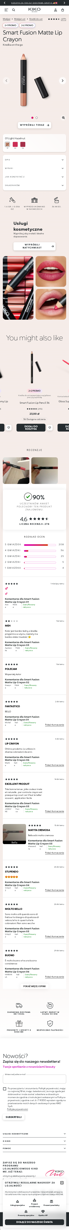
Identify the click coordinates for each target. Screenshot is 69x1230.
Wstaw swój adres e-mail (15, 1074)
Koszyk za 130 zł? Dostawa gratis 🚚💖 (34, 3)
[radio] (7, 145)
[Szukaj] (13, 9)
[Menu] (6, 9)
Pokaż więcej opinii (34, 986)
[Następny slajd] (64, 3)
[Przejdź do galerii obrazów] (34, 81)
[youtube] (59, 1192)
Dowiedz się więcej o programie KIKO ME (20, 1183)
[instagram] (35, 1192)
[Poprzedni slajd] (4, 3)
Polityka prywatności (17, 1109)
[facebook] (43, 1192)
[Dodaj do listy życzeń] (9, 427)
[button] (14, 834)
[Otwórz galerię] (63, 118)
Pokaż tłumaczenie (54, 724)
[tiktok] (51, 1192)
